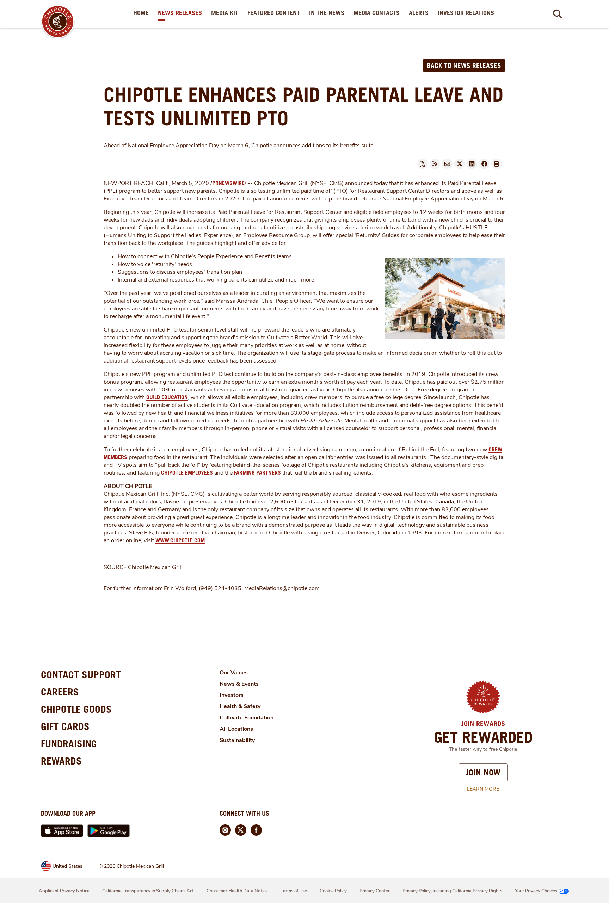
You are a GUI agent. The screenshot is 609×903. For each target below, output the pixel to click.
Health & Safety (240, 706)
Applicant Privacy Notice (64, 891)
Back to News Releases (464, 65)
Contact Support (81, 674)
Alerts (420, 13)
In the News (328, 13)
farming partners (257, 472)
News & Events (239, 684)
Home (142, 13)
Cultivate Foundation (246, 718)
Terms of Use (294, 891)
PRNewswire (228, 182)
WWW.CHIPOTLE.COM (180, 540)
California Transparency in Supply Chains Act (148, 891)
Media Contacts (377, 13)
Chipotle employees (187, 472)
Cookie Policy (333, 891)
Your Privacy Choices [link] (536, 891)
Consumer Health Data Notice (237, 891)
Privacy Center (374, 891)
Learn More (483, 789)
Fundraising (69, 743)
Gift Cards (65, 726)
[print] (496, 164)
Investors (232, 695)
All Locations (236, 729)
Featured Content (275, 13)
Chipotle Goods (76, 709)
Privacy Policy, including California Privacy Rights (452, 891)
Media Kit (226, 13)
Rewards (61, 761)
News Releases (181, 13)
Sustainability (237, 740)
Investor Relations (467, 13)
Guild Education (167, 397)
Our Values (234, 672)
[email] (447, 164)
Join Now (483, 772)
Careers (60, 692)
